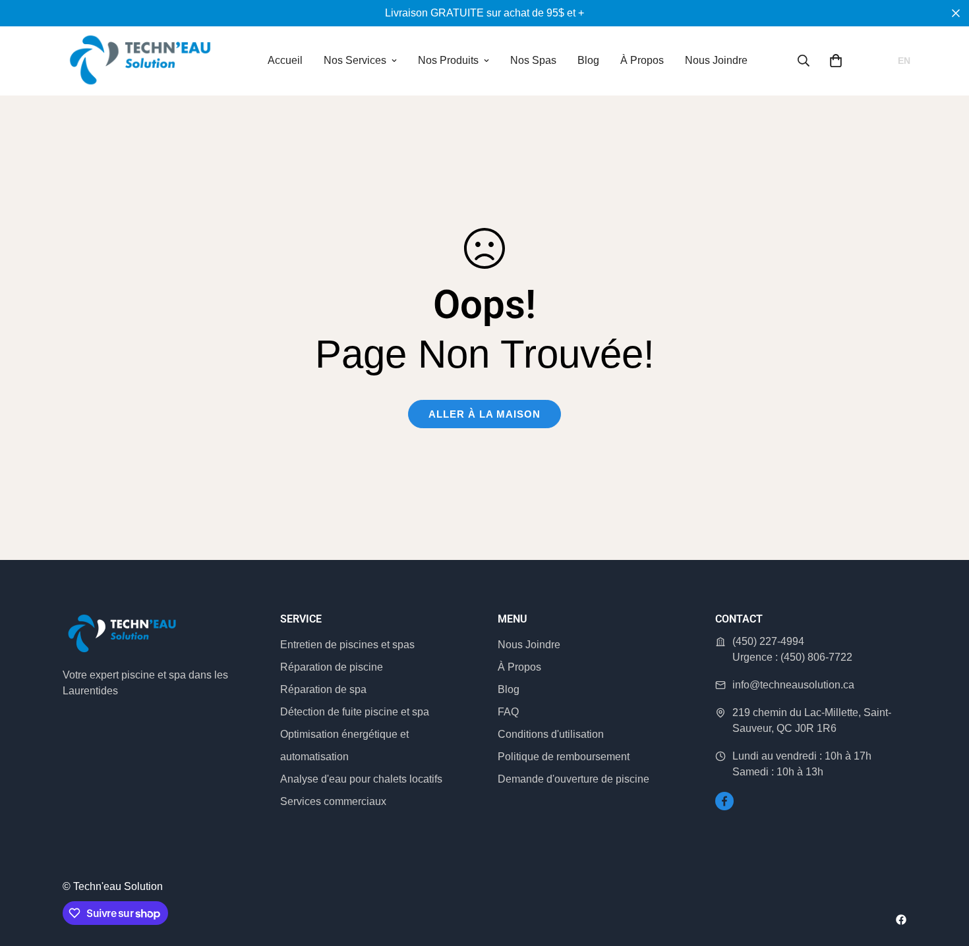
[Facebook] (724, 801)
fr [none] (878, 60)
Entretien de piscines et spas (347, 644)
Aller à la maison (484, 414)
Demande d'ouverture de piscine (573, 779)
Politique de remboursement (564, 756)
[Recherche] (803, 60)
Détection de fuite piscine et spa (354, 711)
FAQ (508, 711)
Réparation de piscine (331, 667)
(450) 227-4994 (768, 641)
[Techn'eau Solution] (140, 61)
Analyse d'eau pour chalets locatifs (361, 779)
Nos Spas (533, 60)
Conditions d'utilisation (551, 734)
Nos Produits (448, 60)
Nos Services (355, 60)
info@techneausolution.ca (793, 684)
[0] (836, 60)
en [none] (904, 60)
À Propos (642, 60)
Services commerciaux (333, 801)
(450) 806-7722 (816, 657)
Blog (588, 60)
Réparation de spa (323, 689)
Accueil (285, 60)
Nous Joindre (716, 60)
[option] (904, 60)
